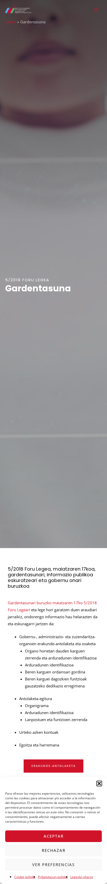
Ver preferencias (53, 864)
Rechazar (53, 850)
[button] (99, 783)
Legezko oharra (81, 877)
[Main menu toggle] (96, 9)
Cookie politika (24, 877)
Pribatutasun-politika (53, 877)
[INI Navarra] (18, 9)
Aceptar (54, 836)
